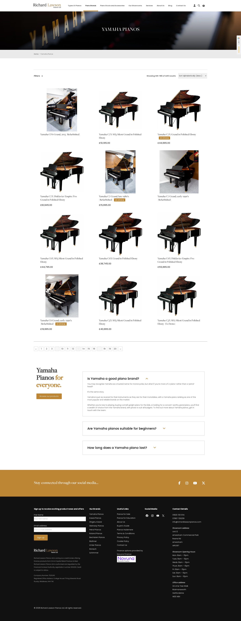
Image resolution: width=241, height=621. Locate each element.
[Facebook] (179, 483)
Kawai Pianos (95, 518)
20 (115, 348)
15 (89, 348)
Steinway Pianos (96, 526)
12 (73, 348)
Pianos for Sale (123, 514)
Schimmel (93, 553)
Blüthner (93, 541)
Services (149, 5)
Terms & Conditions (126, 533)
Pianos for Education (126, 518)
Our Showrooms (135, 5)
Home (36, 54)
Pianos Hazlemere (125, 529)
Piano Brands (90, 5)
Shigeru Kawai (95, 522)
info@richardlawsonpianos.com (186, 522)
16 (94, 348)
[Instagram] (186, 483)
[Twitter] (203, 483)
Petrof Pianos (95, 529)
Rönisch (92, 549)
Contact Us (181, 5)
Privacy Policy (123, 537)
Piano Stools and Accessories (112, 5)
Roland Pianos (95, 533)
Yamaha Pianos (96, 514)
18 (105, 348)
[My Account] (195, 5)
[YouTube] (195, 483)
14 (83, 348)
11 (68, 348)
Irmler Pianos (95, 545)
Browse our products (49, 396)
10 (62, 348)
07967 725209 (178, 518)
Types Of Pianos (74, 5)
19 (110, 348)
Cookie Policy (123, 541)
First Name (38, 515)
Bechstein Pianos (97, 537)
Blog (170, 5)
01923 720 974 (178, 515)
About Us (160, 5)
